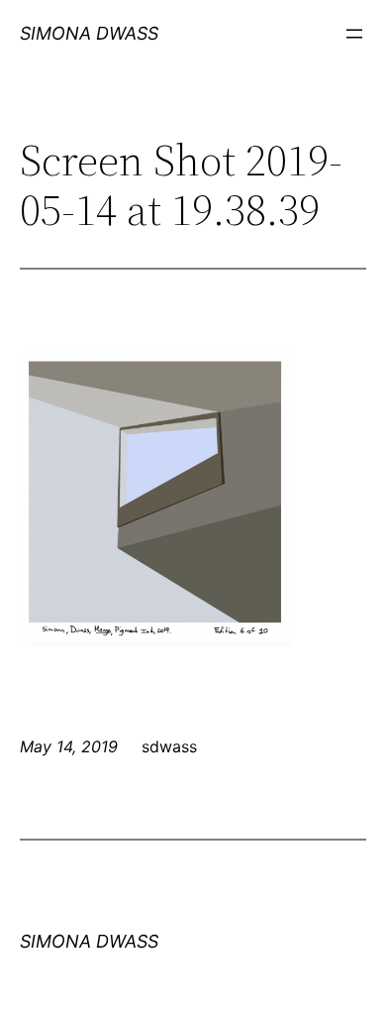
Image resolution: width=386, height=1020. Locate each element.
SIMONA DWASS (89, 33)
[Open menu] (354, 34)
